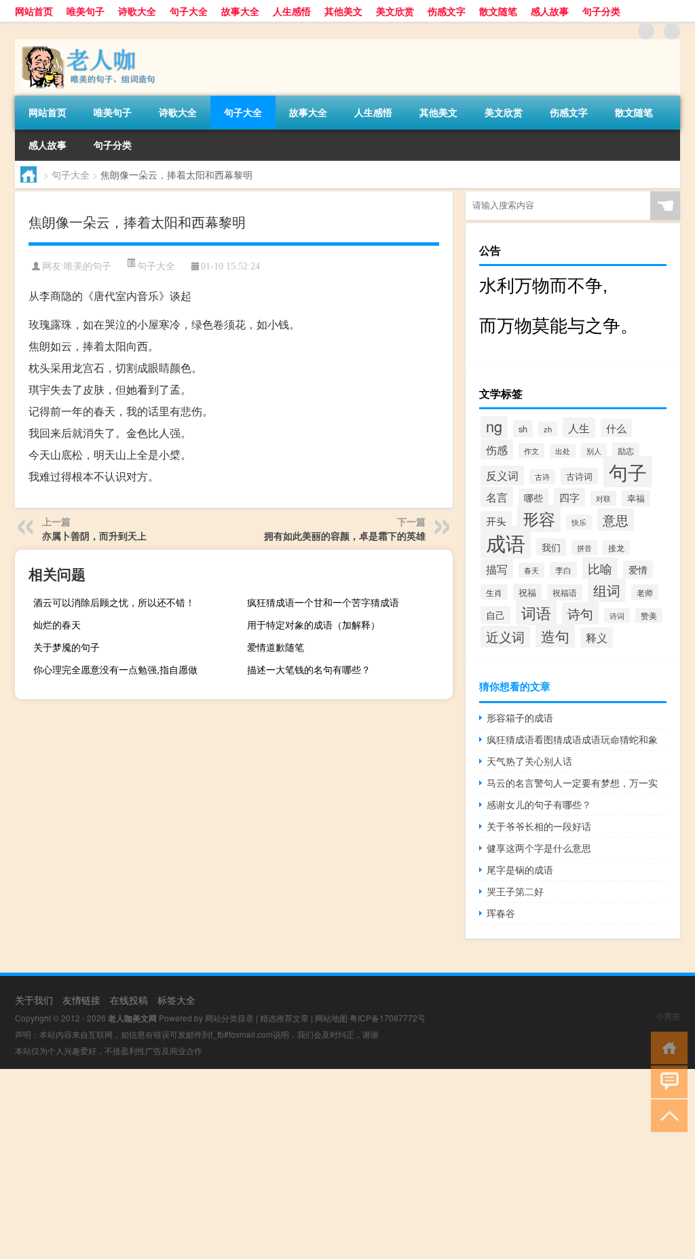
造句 (555, 636)
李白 (563, 570)
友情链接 (81, 1000)
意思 (615, 519)
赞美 (649, 615)
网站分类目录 (229, 1017)
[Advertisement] (347, 1164)
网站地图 (331, 1017)
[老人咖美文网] (86, 44)
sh (523, 428)
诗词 (616, 615)
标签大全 (176, 1000)
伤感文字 (447, 11)
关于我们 (34, 1000)
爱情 (637, 569)
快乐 (578, 521)
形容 (539, 518)
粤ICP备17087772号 (388, 1017)
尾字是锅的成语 (520, 869)
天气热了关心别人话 (529, 761)
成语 (505, 542)
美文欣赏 (395, 11)
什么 (616, 428)
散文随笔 (498, 11)
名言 (497, 497)
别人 (593, 450)
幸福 (636, 498)
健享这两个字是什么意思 (539, 847)
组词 (606, 590)
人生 (579, 427)
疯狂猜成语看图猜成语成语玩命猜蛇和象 (572, 739)
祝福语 (564, 592)
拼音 (584, 547)
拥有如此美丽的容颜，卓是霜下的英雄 (345, 535)
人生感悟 (292, 11)
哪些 (533, 497)
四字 (569, 497)
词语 (536, 612)
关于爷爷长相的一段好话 (539, 826)
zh (548, 429)
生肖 (494, 592)
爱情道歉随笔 (275, 647)
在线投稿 (129, 1000)
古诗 (542, 476)
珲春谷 (501, 913)
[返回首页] (666, 1047)
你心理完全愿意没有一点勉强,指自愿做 (115, 669)
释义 (596, 637)
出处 (562, 451)
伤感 (497, 449)
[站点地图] (646, 31)
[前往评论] (666, 1081)
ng (494, 425)
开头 (496, 520)
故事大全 (240, 11)
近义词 (505, 636)
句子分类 (601, 11)
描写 (497, 568)
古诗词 (579, 476)
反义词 (502, 475)
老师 (645, 592)
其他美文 (343, 11)
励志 (626, 450)
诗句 (580, 613)
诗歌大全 (137, 11)
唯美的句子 (87, 266)
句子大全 (189, 11)
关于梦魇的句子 (66, 647)
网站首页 (34, 11)
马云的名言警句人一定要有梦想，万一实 (572, 782)
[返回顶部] (666, 1115)
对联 (603, 498)
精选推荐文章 (284, 1017)
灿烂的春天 (57, 624)
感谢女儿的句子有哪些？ (539, 804)
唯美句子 (86, 11)
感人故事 (550, 11)
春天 (531, 570)
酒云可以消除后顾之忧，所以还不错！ (114, 602)
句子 (628, 471)
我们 (551, 547)
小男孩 (668, 1015)
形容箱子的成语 (520, 717)
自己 (495, 615)
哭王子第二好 (515, 891)
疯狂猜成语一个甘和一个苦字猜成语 (323, 602)
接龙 (616, 547)
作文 (531, 450)
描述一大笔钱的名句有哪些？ (309, 669)
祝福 (527, 592)
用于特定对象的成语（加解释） (313, 624)
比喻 (600, 568)
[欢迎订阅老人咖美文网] (672, 31)
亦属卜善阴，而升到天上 (94, 535)
